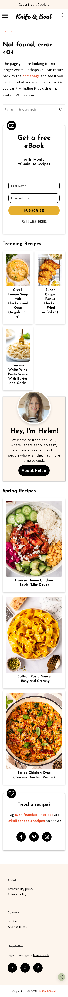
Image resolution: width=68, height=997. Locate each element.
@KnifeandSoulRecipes (34, 814)
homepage (31, 76)
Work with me (17, 927)
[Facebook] (21, 837)
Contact (13, 921)
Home (7, 31)
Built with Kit (34, 221)
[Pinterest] (34, 837)
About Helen (34, 470)
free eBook (41, 955)
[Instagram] (47, 837)
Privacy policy (17, 894)
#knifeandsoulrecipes (26, 820)
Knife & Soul (47, 991)
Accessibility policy (20, 889)
